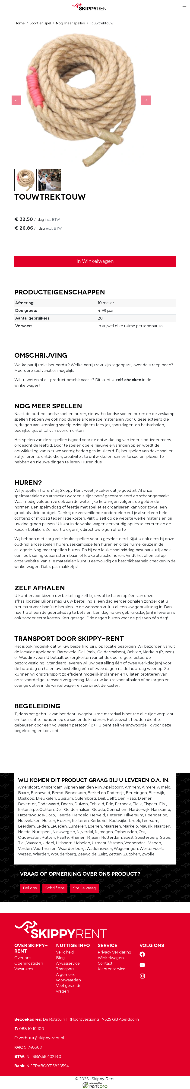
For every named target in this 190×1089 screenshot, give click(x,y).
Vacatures (23, 969)
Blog (60, 958)
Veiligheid (65, 952)
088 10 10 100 (29, 1028)
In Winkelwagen (95, 261)
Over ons (22, 958)
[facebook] (143, 956)
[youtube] (143, 966)
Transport (65, 969)
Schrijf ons (54, 888)
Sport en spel (40, 23)
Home (19, 23)
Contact (105, 963)
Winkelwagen (111, 958)
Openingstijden (28, 963)
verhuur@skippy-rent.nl (39, 1038)
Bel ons (30, 888)
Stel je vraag (84, 888)
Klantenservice (111, 969)
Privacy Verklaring (114, 952)
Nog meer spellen (70, 23)
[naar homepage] (93, 7)
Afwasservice (68, 963)
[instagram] (143, 977)
